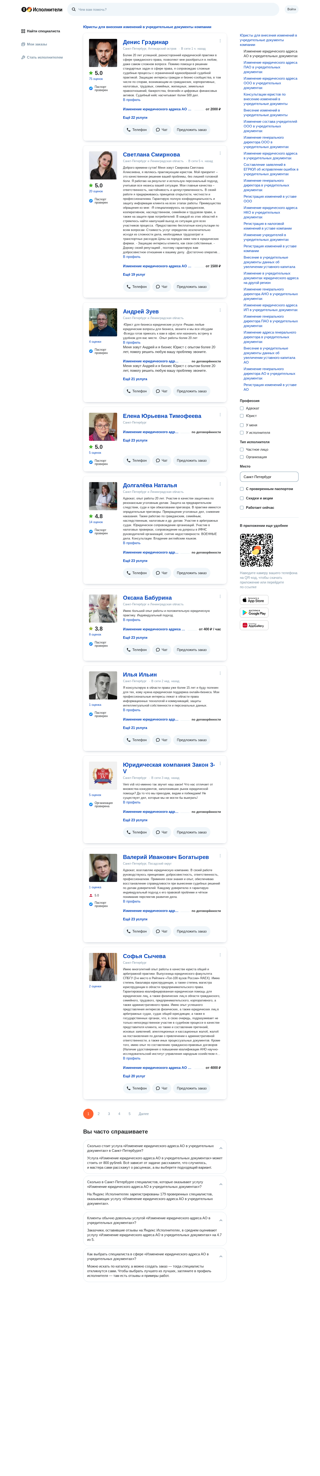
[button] (136, 130)
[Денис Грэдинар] (103, 53)
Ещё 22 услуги (135, 117)
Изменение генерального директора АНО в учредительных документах (271, 294)
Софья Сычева (144, 956)
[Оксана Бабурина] (103, 609)
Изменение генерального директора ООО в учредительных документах (266, 142)
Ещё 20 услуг (134, 1076)
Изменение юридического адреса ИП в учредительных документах (271, 307)
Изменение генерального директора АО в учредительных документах (269, 373)
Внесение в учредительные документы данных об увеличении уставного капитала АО (269, 355)
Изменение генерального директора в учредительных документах (266, 185)
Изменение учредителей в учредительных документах (266, 237)
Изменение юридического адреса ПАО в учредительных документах (270, 67)
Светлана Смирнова (151, 154)
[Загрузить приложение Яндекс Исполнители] (269, 550)
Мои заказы (37, 44)
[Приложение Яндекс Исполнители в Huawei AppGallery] (254, 625)
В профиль (132, 100)
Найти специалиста (43, 31)
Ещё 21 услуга (135, 379)
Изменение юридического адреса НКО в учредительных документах (270, 212)
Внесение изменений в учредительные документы (266, 112)
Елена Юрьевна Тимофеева (162, 416)
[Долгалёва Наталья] (103, 496)
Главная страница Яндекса (23, 9)
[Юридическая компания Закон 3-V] (103, 776)
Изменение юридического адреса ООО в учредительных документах (270, 83)
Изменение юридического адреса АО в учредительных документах (158, 109)
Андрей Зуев (141, 311)
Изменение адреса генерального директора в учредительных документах (270, 337)
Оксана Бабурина (147, 598)
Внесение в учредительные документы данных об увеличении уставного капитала (269, 262)
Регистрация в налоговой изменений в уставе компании (268, 226)
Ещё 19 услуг (134, 274)
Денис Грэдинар (145, 42)
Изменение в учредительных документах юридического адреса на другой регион (271, 278)
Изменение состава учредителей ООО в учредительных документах (270, 126)
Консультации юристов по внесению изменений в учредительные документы (266, 99)
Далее (144, 1114)
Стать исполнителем (45, 57)
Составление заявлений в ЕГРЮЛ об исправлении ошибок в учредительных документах (271, 169)
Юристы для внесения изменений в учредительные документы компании (268, 40)
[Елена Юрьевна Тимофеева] (103, 427)
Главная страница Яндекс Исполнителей (42, 9)
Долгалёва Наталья (150, 485)
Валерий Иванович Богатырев (166, 857)
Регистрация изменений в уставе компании (270, 248)
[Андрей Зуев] (103, 322)
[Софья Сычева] (103, 967)
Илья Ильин (140, 674)
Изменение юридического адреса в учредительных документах (270, 155)
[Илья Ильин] (103, 685)
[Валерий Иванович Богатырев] (103, 868)
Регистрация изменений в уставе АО (270, 387)
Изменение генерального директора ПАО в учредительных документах (271, 321)
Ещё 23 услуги (135, 440)
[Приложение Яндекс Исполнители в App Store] (254, 600)
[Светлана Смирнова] (103, 165)
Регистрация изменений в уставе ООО (270, 198)
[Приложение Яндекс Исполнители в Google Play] (254, 612)
